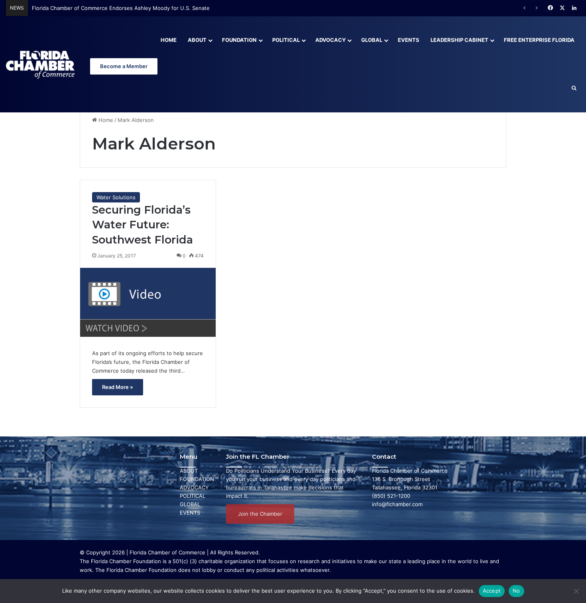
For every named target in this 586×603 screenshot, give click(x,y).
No (516, 590)
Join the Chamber (260, 514)
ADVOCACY (194, 487)
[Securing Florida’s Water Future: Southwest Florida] (148, 302)
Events (408, 40)
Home (169, 40)
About (197, 40)
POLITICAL (192, 496)
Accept (492, 590)
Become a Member (123, 66)
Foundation (239, 40)
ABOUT (189, 470)
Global (371, 40)
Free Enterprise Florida (539, 40)
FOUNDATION (197, 479)
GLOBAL (190, 504)
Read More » (117, 387)
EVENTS (190, 512)
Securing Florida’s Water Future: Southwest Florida (142, 225)
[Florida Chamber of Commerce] (41, 64)
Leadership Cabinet (459, 40)
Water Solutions (116, 197)
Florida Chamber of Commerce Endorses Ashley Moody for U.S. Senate (121, 8)
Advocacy (330, 40)
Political (286, 40)
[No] (576, 591)
